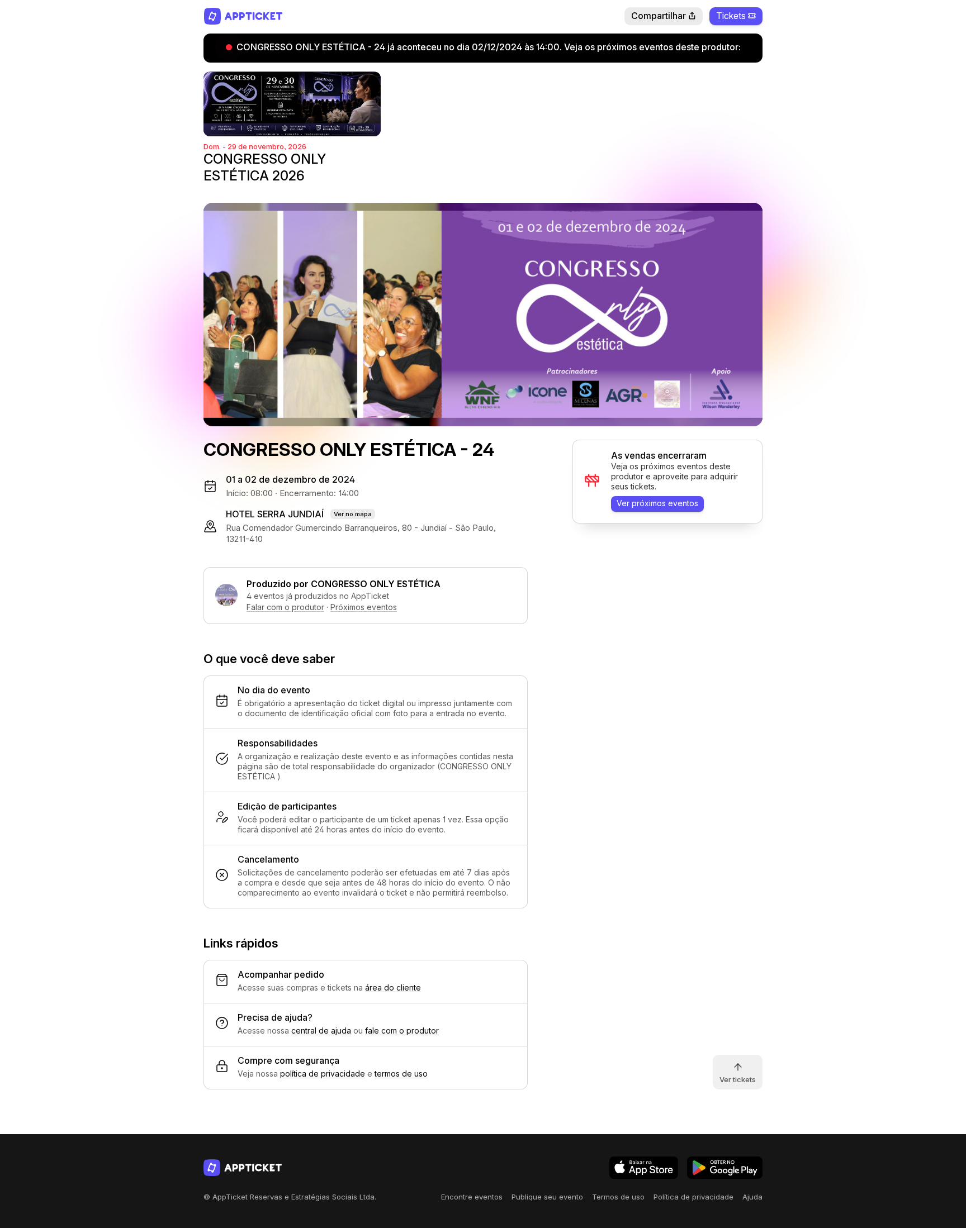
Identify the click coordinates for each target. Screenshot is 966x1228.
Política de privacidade (693, 1196)
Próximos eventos (363, 607)
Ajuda (752, 1196)
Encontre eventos (472, 1196)
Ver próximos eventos (657, 503)
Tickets (731, 15)
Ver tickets (737, 1079)
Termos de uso (618, 1196)
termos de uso (401, 1073)
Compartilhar (658, 15)
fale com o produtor (402, 1030)
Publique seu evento (547, 1196)
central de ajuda (321, 1030)
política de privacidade (322, 1073)
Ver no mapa (353, 514)
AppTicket (242, 16)
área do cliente (393, 987)
